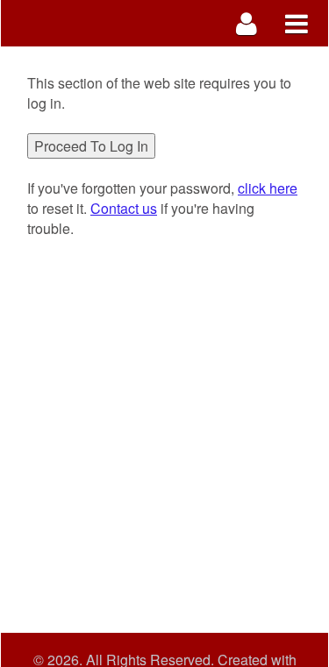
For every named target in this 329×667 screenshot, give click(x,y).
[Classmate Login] (247, 23)
